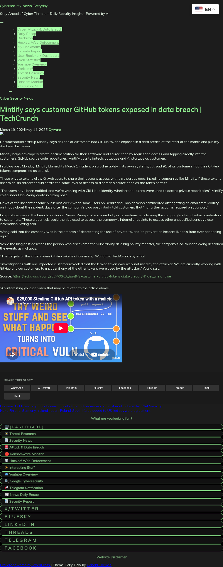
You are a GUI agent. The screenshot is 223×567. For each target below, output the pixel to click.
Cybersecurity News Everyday (24, 5)
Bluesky (98, 387)
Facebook (125, 387)
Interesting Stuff (30, 86)
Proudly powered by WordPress (25, 565)
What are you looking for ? (111, 418)
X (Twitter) (44, 387)
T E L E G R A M (20, 540)
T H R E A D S (18, 532)
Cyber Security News (16, 98)
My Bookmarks (29, 47)
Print (17, 396)
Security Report (29, 51)
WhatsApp (17, 387)
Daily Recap (26, 33)
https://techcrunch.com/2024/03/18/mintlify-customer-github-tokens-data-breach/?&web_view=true (92, 276)
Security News (28, 77)
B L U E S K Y (17, 516)
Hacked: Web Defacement (38, 42)
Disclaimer (25, 38)
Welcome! (25, 68)
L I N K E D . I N (19, 524)
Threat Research (30, 73)
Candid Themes (99, 565)
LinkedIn (152, 387)
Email (206, 387)
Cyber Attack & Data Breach (39, 29)
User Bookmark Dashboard (38, 55)
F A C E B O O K (20, 548)
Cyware (55, 129)
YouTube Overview (32, 64)
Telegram (71, 387)
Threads (179, 387)
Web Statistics (29, 60)
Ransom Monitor (30, 81)
